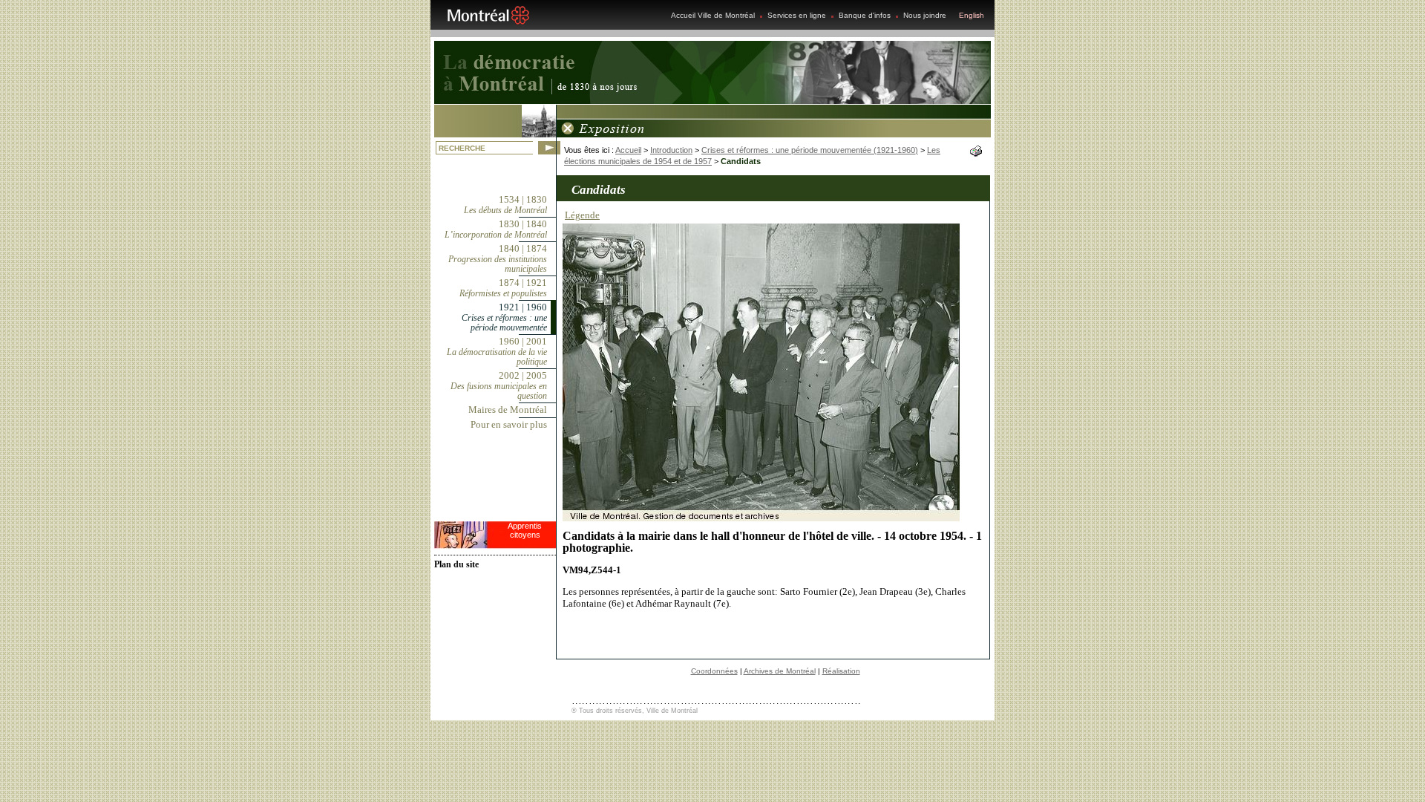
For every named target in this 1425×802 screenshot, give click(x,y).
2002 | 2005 (499, 385)
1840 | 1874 (497, 258)
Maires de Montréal (507, 409)
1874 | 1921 (503, 288)
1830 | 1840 (496, 229)
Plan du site (456, 564)
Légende (582, 215)
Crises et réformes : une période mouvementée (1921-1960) (809, 150)
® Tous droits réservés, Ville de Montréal (634, 710)
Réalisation (841, 671)
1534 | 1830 (505, 204)
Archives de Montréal (780, 671)
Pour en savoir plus (509, 424)
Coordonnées (714, 671)
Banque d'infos (865, 15)
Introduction (671, 150)
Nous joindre (924, 15)
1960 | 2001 (497, 351)
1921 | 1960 (504, 317)
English (971, 15)
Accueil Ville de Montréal (713, 15)
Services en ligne (796, 15)
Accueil (628, 150)
